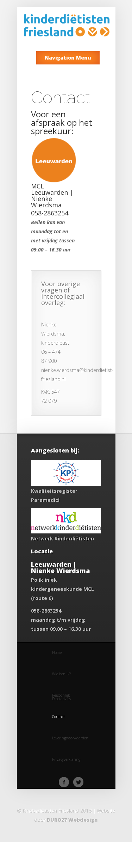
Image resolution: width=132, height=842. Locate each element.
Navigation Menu (68, 57)
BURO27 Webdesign (72, 819)
